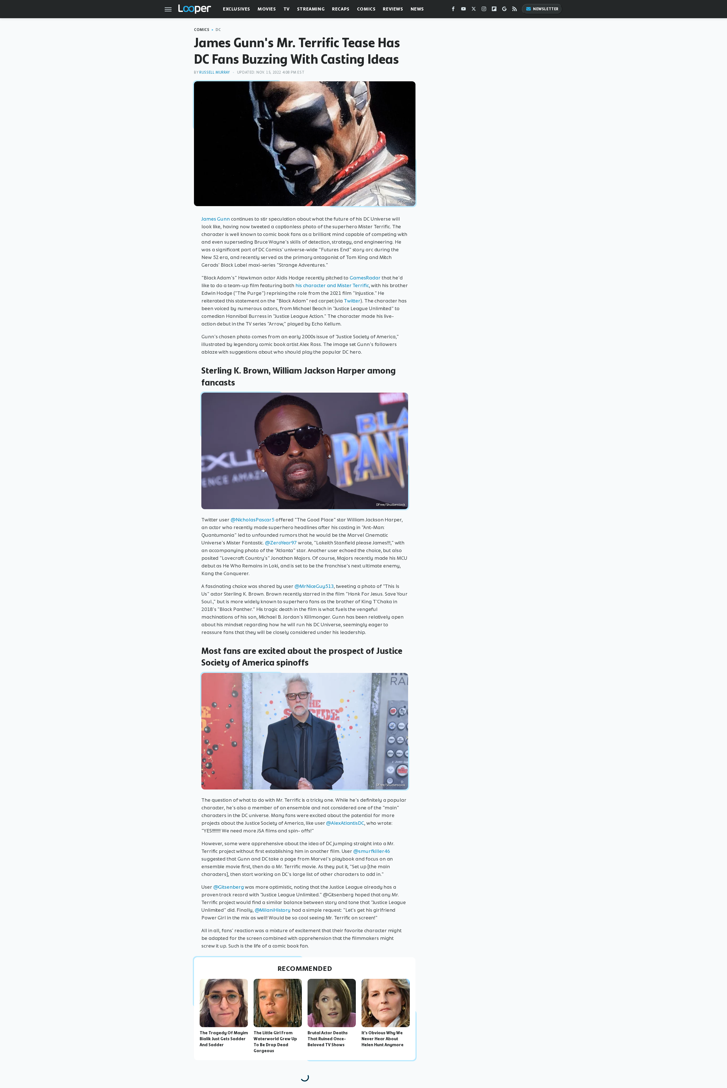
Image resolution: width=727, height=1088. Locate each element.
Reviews (393, 9)
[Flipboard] (494, 10)
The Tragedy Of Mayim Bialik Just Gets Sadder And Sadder (224, 1039)
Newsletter (546, 9)
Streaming (311, 9)
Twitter (352, 300)
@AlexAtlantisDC (345, 823)
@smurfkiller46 (371, 851)
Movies (267, 9)
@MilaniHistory (273, 910)
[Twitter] (474, 10)
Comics (366, 9)
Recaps (341, 9)
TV (286, 9)
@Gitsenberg (228, 887)
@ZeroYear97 (281, 542)
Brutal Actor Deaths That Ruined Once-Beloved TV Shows (328, 1039)
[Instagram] (484, 10)
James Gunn (215, 218)
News (417, 9)
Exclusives (236, 9)
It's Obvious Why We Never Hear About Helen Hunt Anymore (383, 1039)
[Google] (504, 10)
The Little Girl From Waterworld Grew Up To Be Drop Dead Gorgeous (275, 1041)
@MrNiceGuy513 (314, 586)
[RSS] (514, 10)
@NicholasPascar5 (252, 519)
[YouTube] (463, 10)
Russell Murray (214, 72)
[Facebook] (453, 10)
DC (218, 30)
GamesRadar (365, 277)
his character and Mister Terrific (332, 285)
